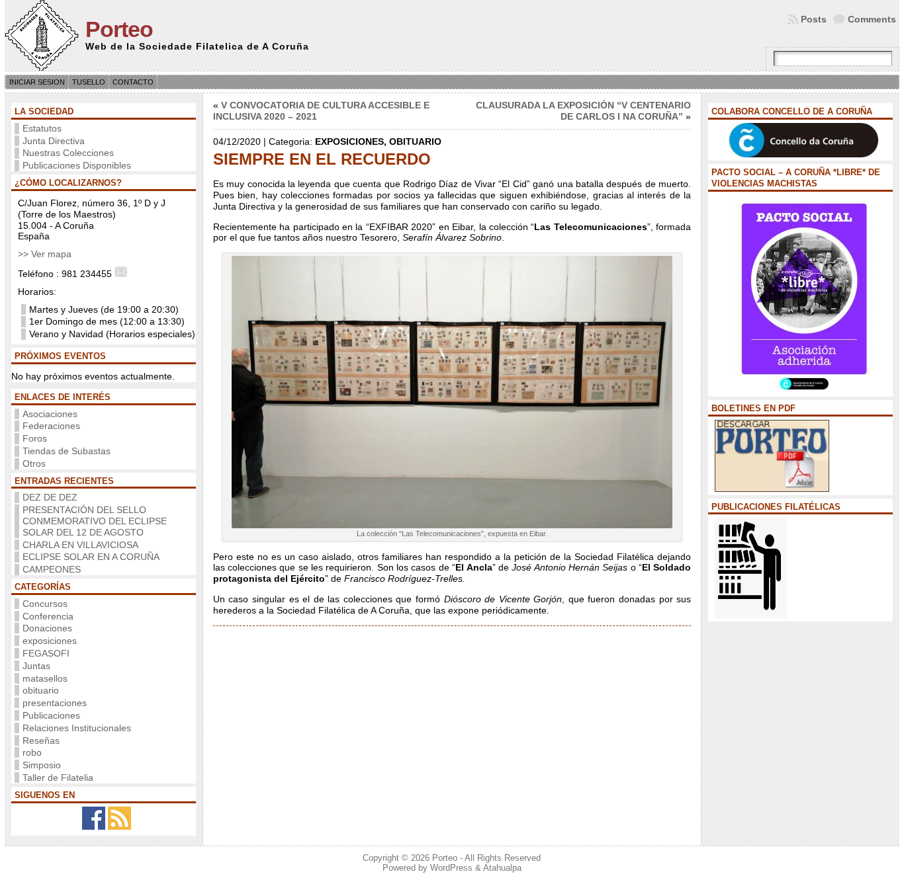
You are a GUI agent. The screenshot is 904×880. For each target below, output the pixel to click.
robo (32, 752)
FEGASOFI (46, 653)
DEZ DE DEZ (50, 497)
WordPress (451, 868)
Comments (872, 19)
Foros (35, 438)
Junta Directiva (54, 141)
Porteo (119, 29)
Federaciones (51, 425)
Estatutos (42, 128)
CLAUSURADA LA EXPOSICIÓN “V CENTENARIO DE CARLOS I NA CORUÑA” (583, 111)
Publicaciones (51, 715)
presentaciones (55, 703)
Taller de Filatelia (58, 777)
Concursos (45, 603)
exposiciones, (352, 141)
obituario (41, 690)
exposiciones (50, 640)
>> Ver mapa (44, 254)
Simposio (42, 765)
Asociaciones (50, 414)
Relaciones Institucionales (77, 728)
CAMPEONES (52, 569)
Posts (814, 19)
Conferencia (48, 616)
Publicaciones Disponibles (77, 165)
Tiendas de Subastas (67, 451)
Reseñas (41, 740)
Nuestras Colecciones (68, 152)
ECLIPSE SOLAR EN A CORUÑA (91, 556)
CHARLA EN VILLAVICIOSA (80, 545)
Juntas (36, 665)
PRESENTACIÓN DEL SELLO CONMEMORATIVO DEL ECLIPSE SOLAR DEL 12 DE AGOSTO (95, 521)
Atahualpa (502, 868)
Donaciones (47, 628)
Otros (34, 463)
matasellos (45, 678)
